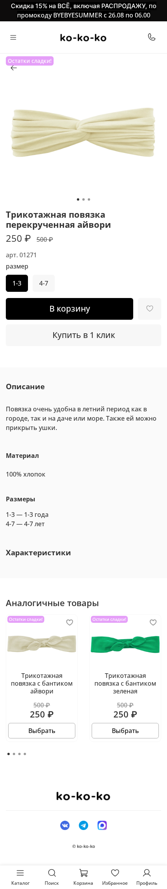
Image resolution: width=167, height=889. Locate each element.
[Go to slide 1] (78, 199)
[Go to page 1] (8, 754)
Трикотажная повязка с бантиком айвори (42, 683)
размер (17, 266)
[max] (102, 825)
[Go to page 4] (25, 754)
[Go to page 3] (19, 754)
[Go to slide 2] (83, 199)
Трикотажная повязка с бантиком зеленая (125, 683)
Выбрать (42, 730)
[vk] (65, 825)
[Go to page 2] (14, 754)
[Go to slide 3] (89, 199)
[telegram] (83, 825)
